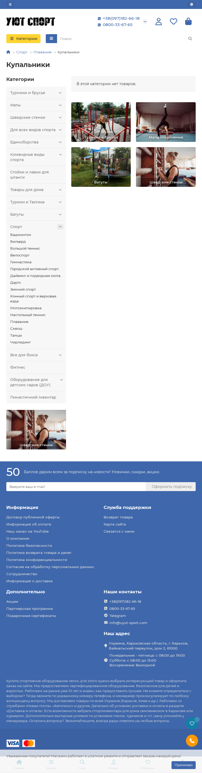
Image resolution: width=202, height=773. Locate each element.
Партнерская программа (29, 608)
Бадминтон (20, 235)
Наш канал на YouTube (27, 531)
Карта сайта (115, 524)
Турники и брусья (27, 92)
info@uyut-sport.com (128, 623)
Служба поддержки (127, 507)
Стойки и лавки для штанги (29, 175)
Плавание (42, 52)
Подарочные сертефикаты (31, 616)
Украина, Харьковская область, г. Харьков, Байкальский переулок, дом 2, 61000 (148, 645)
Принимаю (184, 765)
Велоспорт (19, 255)
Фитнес (17, 367)
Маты (15, 105)
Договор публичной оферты (33, 517)
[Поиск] (190, 38)
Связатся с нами (119, 531)
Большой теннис (25, 248)
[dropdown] (10, 4)
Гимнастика (21, 262)
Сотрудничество (21, 574)
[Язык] (192, 4)
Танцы (16, 335)
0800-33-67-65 (118, 24)
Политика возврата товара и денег (39, 552)
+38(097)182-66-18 (121, 18)
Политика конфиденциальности (36, 560)
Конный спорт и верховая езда (33, 298)
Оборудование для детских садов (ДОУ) (30, 382)
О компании (17, 538)
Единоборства (24, 142)
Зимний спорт (23, 289)
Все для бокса (24, 355)
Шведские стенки (27, 117)
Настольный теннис (28, 315)
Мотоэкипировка (26, 308)
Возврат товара (118, 517)
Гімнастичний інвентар (33, 397)
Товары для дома (26, 189)
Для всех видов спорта (32, 129)
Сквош (16, 328)
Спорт (21, 52)
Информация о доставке (29, 581)
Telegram (117, 616)
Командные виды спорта (27, 157)
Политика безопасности (29, 545)
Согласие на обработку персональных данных (50, 567)
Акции (12, 601)
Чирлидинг (20, 342)
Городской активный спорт (34, 269)
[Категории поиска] (51, 38)
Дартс (15, 282)
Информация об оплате (28, 524)
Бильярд (18, 241)
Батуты (17, 214)
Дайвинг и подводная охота (35, 276)
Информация (22, 507)
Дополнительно (25, 591)
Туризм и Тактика (27, 202)
